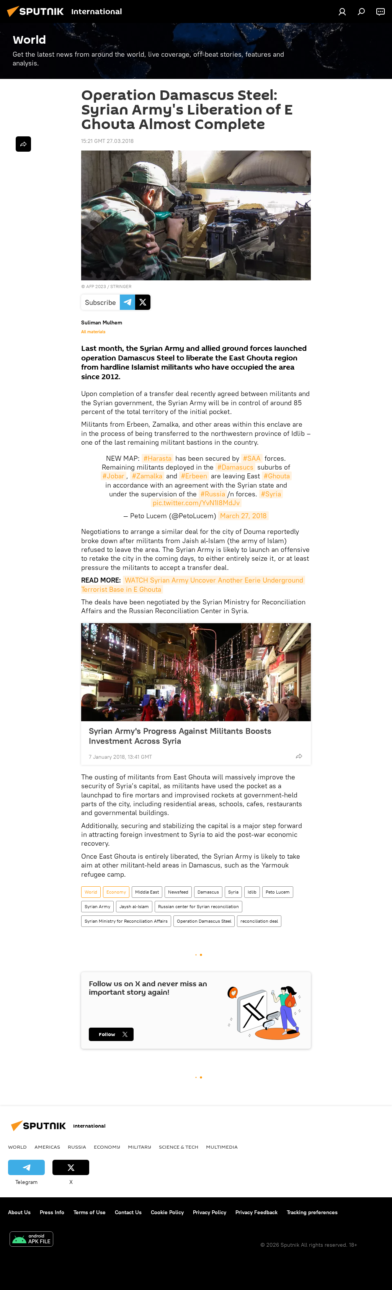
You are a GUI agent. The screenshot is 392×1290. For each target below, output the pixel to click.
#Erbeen (194, 475)
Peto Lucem (278, 892)
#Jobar (113, 475)
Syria (233, 892)
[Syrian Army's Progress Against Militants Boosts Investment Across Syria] (196, 672)
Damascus (208, 892)
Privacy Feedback (256, 1212)
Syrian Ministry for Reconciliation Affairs (126, 921)
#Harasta (158, 458)
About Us (19, 1212)
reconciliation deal (259, 921)
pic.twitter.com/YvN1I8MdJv (196, 502)
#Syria (271, 493)
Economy (116, 892)
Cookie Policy (167, 1212)
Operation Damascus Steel (204, 921)
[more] (299, 756)
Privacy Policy (209, 1212)
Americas (47, 1146)
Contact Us (128, 1212)
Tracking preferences (312, 1212)
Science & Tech (178, 1146)
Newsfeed (178, 892)
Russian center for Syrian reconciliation (198, 906)
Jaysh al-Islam (134, 906)
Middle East (147, 892)
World (91, 892)
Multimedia (222, 1146)
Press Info (52, 1212)
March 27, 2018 (243, 515)
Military (139, 1146)
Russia (77, 1146)
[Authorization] (342, 11)
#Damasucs (235, 467)
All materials (93, 331)
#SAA (252, 458)
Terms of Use (90, 1212)
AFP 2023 (96, 286)
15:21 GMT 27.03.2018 (107, 141)
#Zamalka (147, 475)
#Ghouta (277, 475)
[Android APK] (31, 1240)
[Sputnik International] (37, 18)
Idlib (252, 892)
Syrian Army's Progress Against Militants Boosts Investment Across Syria (180, 736)
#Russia (213, 493)
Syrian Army (97, 906)
